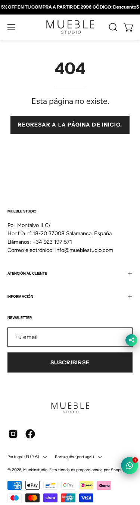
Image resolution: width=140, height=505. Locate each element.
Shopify (118, 469)
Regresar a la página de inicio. (70, 124)
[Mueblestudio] (70, 27)
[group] (70, 7)
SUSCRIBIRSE (70, 362)
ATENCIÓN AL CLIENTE (27, 273)
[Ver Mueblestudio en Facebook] (30, 434)
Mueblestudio (35, 469)
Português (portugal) (74, 456)
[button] (112, 27)
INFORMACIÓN (20, 296)
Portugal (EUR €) (23, 456)
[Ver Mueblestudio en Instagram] (13, 434)
